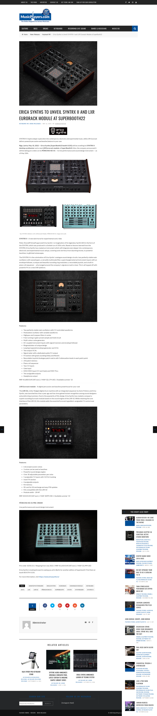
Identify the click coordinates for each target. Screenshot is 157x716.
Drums (45, 28)
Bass (35, 28)
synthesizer (79, 589)
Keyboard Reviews (34, 679)
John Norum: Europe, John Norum (137, 619)
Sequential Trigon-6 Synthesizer (144, 664)
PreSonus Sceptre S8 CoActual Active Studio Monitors (144, 534)
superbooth (59, 589)
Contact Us (54, 2)
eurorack (62, 586)
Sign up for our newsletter (86, 2)
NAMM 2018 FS (140, 565)
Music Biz (116, 28)
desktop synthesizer (36, 586)
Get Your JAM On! (67, 2)
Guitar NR (150, 610)
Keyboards (58, 28)
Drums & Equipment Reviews (144, 637)
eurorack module (76, 586)
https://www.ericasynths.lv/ (49, 577)
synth (69, 589)
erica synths (51, 586)
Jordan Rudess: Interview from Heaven (145, 703)
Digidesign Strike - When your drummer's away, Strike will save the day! (144, 630)
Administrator (60, 124)
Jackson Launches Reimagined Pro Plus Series (144, 605)
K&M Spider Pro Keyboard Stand (31, 673)
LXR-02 (36, 589)
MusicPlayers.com (118, 713)
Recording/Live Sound (77, 28)
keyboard (89, 586)
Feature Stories (147, 563)
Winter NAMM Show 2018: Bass (143, 557)
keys (22, 589)
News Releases (35, 124)
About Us (24, 2)
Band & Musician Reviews (143, 525)
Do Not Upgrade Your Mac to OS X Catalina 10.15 (144, 572)
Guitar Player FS (141, 612)
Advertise (43, 2)
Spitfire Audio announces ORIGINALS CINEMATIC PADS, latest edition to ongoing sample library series (58, 676)
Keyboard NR (24, 124)
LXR (29, 589)
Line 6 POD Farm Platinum (142, 682)
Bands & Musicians (99, 28)
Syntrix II (90, 589)
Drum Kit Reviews (141, 594)
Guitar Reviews (146, 656)
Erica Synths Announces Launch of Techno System (85, 676)
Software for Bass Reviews (145, 694)
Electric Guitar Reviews (143, 653)
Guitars (25, 28)
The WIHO (34, 2)
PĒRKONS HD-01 (47, 589)
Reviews (24, 681)
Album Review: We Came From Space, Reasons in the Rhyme (145, 520)
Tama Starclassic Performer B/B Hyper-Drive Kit (144, 588)
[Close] (124, 512)
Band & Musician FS (142, 708)
